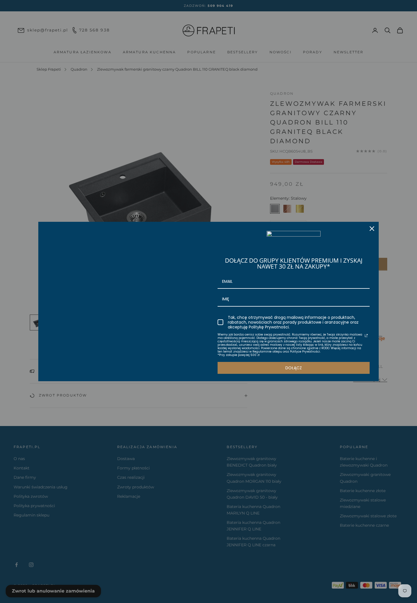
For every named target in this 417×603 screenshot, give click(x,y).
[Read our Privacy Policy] (366, 335)
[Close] (372, 228)
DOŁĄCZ (293, 368)
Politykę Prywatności (269, 327)
